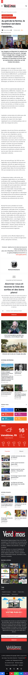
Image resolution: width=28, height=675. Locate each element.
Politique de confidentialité (11, 665)
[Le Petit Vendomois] (10, 6)
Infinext (21, 660)
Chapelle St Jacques (6, 591)
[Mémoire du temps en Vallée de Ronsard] (14, 576)
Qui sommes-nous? (9, 662)
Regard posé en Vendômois (8, 17)
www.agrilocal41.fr (21, 254)
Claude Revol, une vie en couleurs (20, 504)
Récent (21, 451)
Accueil (4, 12)
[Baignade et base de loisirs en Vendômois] (7, 513)
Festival (14, 591)
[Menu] (2, 6)
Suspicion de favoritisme (18, 372)
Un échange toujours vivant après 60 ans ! (18, 476)
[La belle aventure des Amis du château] (6, 458)
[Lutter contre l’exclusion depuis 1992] (6, 465)
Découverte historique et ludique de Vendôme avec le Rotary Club (21, 395)
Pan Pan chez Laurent (21, 518)
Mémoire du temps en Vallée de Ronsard (13, 1)
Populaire (7, 451)
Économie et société (12, 12)
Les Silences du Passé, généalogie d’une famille (17, 483)
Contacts (21, 665)
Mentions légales (19, 662)
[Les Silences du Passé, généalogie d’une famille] (6, 484)
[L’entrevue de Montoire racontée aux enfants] (14, 581)
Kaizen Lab (9, 660)
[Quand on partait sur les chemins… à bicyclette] (6, 471)
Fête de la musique (6, 594)
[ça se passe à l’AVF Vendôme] (5, 576)
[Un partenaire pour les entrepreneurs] (7, 387)
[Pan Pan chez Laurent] (21, 513)
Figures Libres (21, 591)
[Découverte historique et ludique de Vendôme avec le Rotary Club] (21, 387)
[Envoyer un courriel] (11, 30)
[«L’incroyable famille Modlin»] (23, 581)
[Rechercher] (26, 6)
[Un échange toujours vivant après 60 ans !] (6, 478)
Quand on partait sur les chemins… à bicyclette (17, 470)
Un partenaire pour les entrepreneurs (6, 393)
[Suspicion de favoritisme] (21, 367)
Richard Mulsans (7, 30)
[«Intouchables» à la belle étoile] (23, 571)
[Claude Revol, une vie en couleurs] (21, 499)
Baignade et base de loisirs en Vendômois (7, 519)
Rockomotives (15, 594)
